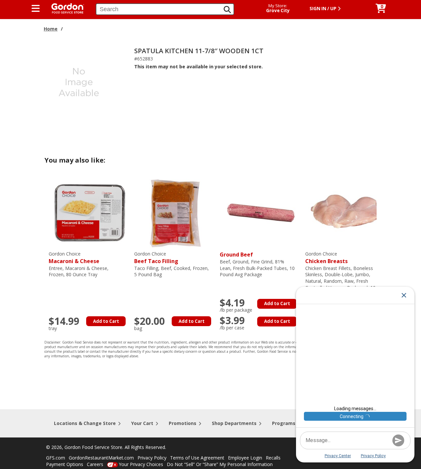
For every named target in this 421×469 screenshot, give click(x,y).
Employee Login (245, 458)
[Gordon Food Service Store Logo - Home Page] (64, 8)
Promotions (182, 423)
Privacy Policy (151, 458)
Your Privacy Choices (141, 464)
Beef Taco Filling (156, 258)
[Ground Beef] (261, 212)
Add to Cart (106, 321)
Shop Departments (234, 423)
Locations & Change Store (85, 423)
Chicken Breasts (326, 258)
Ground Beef (236, 254)
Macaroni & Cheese (74, 258)
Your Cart (142, 423)
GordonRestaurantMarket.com (101, 458)
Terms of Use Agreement (197, 458)
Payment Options (64, 464)
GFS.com (55, 458)
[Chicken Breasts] (346, 212)
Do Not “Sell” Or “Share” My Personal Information (220, 464)
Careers (95, 464)
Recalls (273, 458)
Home (51, 29)
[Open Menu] (36, 8)
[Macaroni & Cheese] (90, 212)
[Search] (227, 9)
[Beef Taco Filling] (175, 212)
